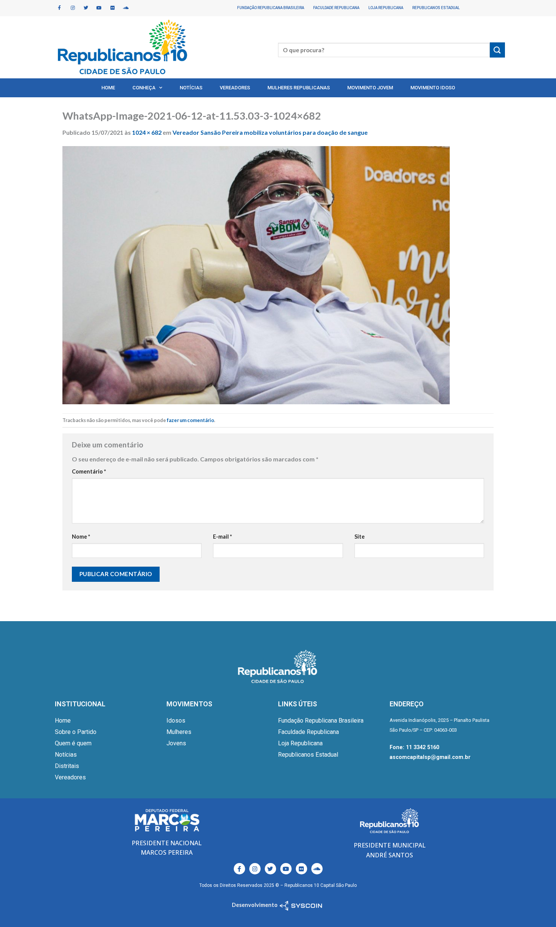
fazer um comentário (190, 420)
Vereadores (235, 87)
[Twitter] (85, 7)
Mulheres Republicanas (298, 87)
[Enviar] (497, 49)
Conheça (143, 87)
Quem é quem (73, 743)
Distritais (67, 766)
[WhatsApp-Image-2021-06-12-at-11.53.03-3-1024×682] (256, 274)
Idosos (175, 720)
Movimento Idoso (432, 87)
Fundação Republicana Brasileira (270, 8)
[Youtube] (99, 7)
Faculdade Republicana (336, 8)
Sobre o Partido (75, 731)
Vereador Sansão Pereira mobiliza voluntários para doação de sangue (270, 132)
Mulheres (178, 731)
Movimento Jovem (370, 87)
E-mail (222, 536)
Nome (81, 536)
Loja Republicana (385, 8)
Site (359, 536)
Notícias (191, 87)
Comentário (89, 471)
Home (108, 87)
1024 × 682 (147, 132)
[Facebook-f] (59, 7)
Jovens (176, 743)
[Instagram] (72, 7)
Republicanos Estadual (436, 8)
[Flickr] (112, 7)
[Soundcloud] (125, 7)
